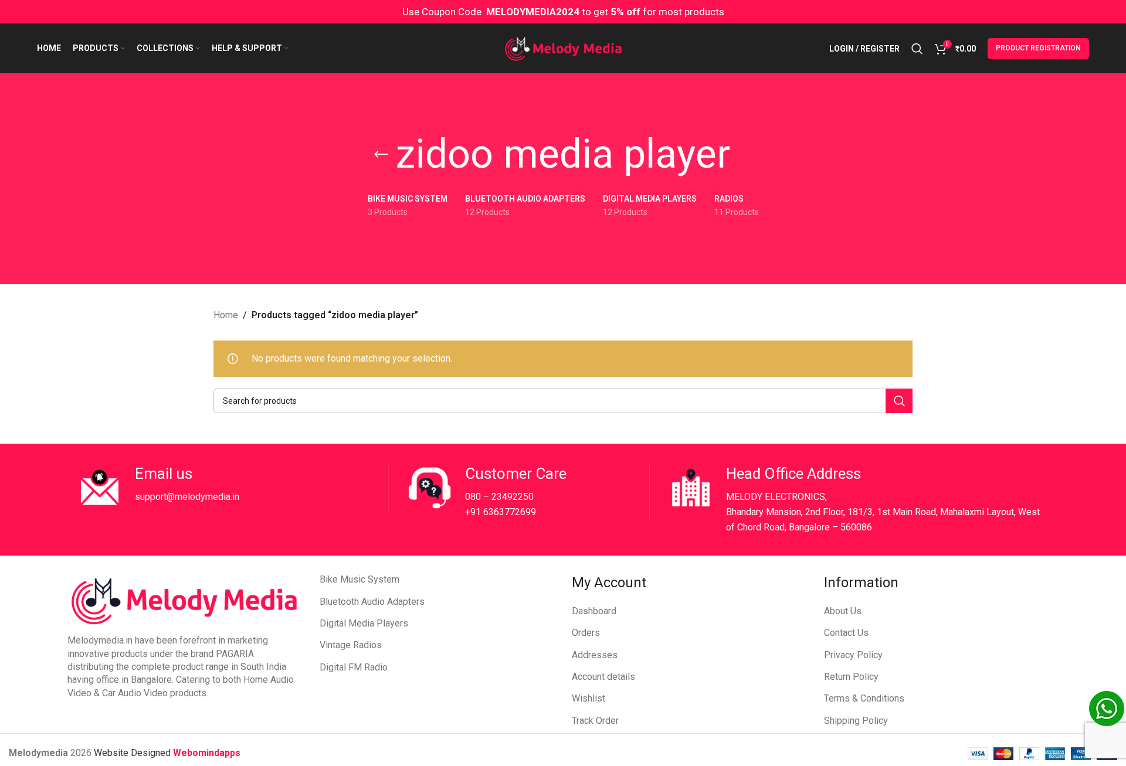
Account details (603, 676)
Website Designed (133, 752)
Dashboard (594, 611)
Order (607, 720)
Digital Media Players (364, 623)
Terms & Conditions (864, 698)
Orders (586, 632)
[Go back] (381, 154)
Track (584, 720)
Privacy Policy (853, 655)
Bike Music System (359, 579)
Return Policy (851, 676)
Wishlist (588, 698)
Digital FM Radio (354, 667)
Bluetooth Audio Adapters (372, 601)
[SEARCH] (899, 401)
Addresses (595, 655)
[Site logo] (563, 47)
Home (225, 315)
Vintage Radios (351, 645)
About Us (843, 611)
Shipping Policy (856, 720)
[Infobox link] (232, 487)
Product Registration (1038, 48)
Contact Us (846, 632)
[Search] (917, 48)
